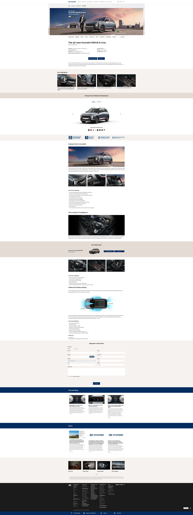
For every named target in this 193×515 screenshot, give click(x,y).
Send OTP (88, 9)
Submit (96, 16)
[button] (190, 507)
